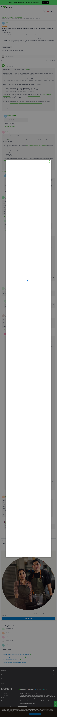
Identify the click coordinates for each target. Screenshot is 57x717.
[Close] (50, 161)
